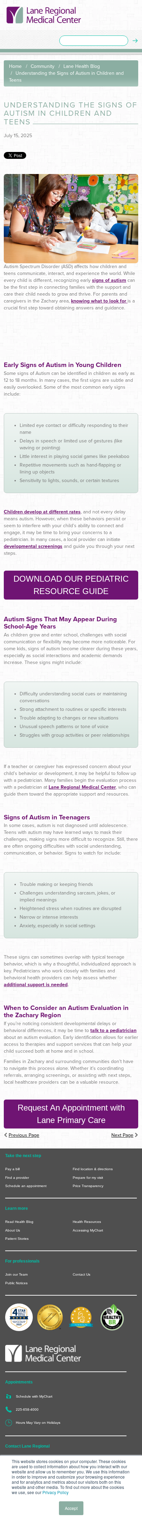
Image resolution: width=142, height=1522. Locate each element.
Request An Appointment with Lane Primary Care (71, 1114)
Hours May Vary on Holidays (38, 1422)
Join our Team (16, 1274)
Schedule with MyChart (34, 1396)
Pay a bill (12, 1169)
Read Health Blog (19, 1222)
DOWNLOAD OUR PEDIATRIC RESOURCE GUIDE (71, 585)
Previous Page (24, 1135)
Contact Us (81, 1274)
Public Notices (16, 1283)
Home (15, 66)
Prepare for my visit (88, 1177)
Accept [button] (71, 1508)
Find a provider (17, 1177)
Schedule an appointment (26, 1186)
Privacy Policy (55, 1492)
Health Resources (87, 1222)
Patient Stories (17, 1238)
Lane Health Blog (81, 66)
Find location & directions (93, 1169)
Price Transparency (88, 1186)
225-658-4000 (27, 1409)
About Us (12, 1230)
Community (42, 66)
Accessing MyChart (88, 1230)
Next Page (122, 1135)
